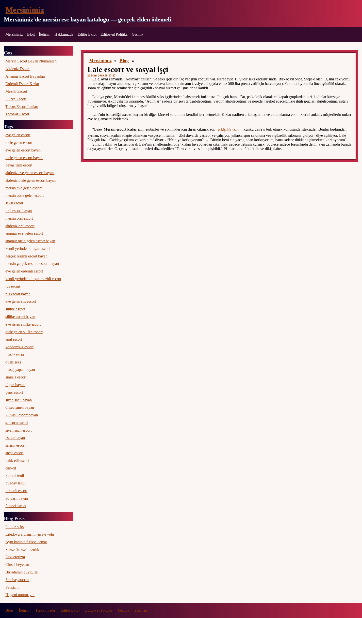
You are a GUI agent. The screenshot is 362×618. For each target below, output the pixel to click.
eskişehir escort (230, 129)
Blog (31, 34)
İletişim (44, 34)
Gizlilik (137, 34)
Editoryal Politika (114, 34)
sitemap (141, 610)
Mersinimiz (24, 9)
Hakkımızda (63, 34)
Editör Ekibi (87, 34)
